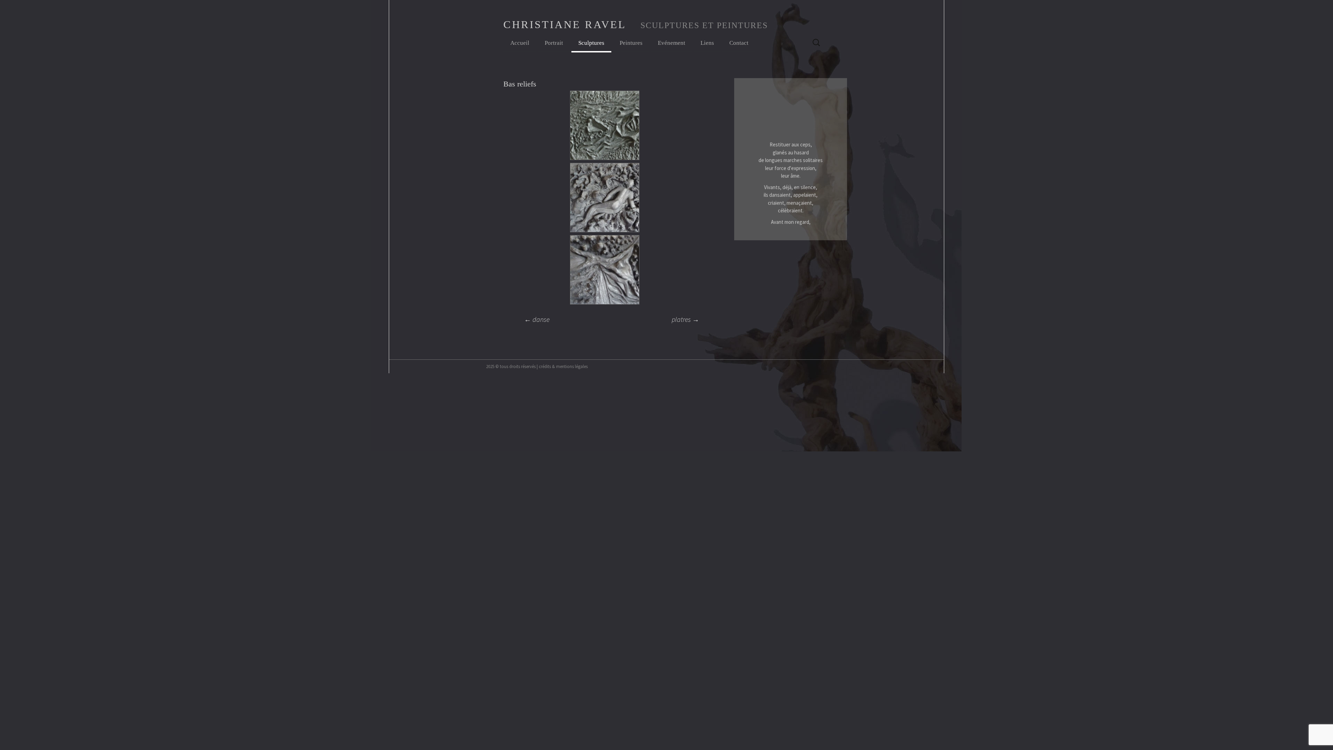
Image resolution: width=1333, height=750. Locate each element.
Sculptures (591, 43)
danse (537, 319)
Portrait (554, 43)
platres (685, 319)
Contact (738, 43)
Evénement (671, 43)
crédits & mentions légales (563, 366)
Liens (707, 43)
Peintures (631, 43)
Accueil (519, 43)
